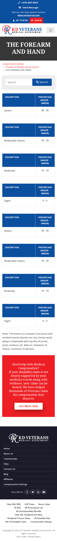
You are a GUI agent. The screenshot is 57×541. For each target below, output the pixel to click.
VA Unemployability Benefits (28, 511)
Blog (6, 474)
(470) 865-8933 (29, 2)
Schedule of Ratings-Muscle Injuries (22, 67)
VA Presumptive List (34, 508)
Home (7, 448)
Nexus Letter (44, 504)
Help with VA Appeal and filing (28, 515)
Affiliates (8, 479)
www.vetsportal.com (29, 15)
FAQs (6, 463)
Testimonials (10, 458)
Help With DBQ (14, 504)
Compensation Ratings (13, 63)
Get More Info (28, 406)
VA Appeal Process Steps (18, 518)
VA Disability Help (42, 518)
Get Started (21, 20)
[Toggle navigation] (51, 30)
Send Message (30, 7)
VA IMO (17, 508)
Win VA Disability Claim (15, 522)
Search (43, 82)
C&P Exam (29, 504)
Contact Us (9, 469)
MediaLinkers (34, 536)
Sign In (38, 20)
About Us (8, 453)
